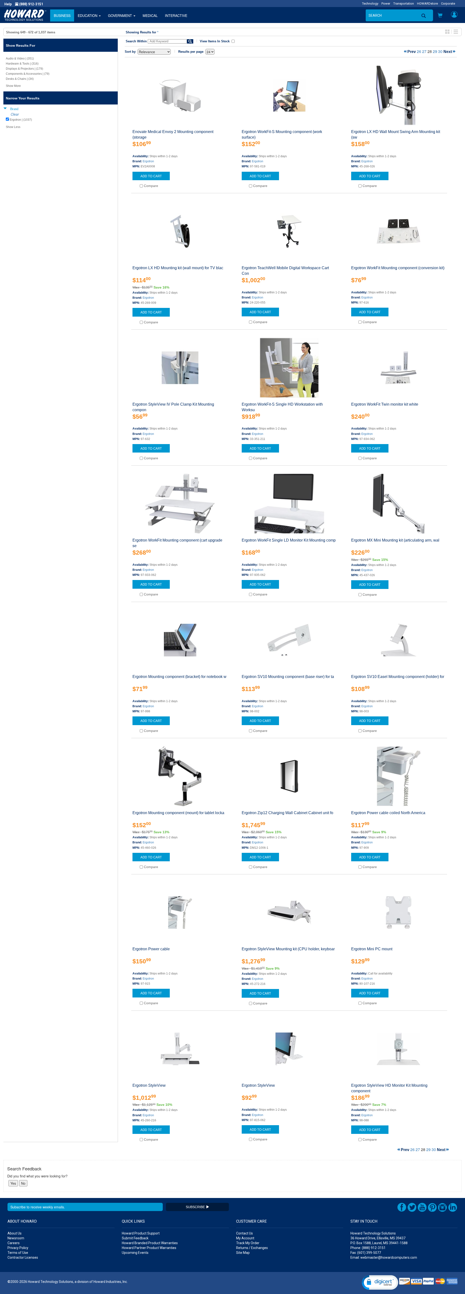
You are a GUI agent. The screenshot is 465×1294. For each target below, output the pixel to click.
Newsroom (16, 1238)
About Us (15, 1233)
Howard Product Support (141, 1233)
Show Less (13, 127)
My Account (245, 1238)
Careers (14, 1243)
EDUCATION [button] (88, 15)
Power (385, 3)
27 (424, 51)
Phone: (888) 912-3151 (368, 1248)
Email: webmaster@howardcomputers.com (383, 1257)
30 (440, 51)
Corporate (448, 3)
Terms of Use (18, 1253)
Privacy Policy (18, 1248)
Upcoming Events (135, 1253)
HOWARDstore (427, 3)
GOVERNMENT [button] (120, 15)
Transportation (403, 3)
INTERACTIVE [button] (176, 15)
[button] (440, 15)
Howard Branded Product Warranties (150, 1243)
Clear (15, 114)
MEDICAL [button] (150, 15)
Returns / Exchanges (252, 1248)
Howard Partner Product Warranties (149, 1248)
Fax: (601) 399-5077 (365, 1253)
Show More (13, 86)
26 (419, 51)
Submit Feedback (135, 1238)
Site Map (243, 1253)
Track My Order (247, 1243)
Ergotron (148, 161)
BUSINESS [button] (62, 15)
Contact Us (244, 1233)
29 (435, 51)
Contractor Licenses (23, 1257)
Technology (370, 3)
